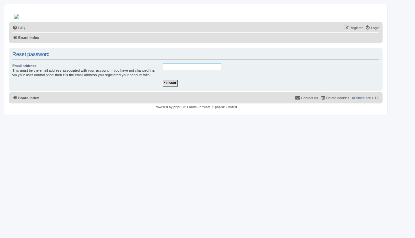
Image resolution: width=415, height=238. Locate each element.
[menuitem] (18, 28)
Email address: (25, 66)
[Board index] (17, 15)
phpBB (178, 107)
